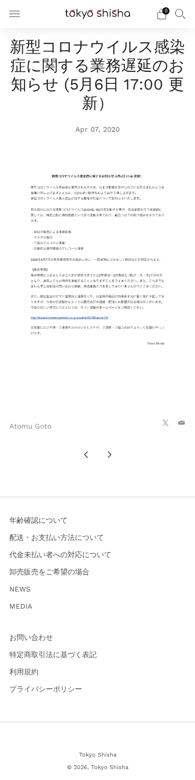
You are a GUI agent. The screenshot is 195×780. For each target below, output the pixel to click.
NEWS (20, 589)
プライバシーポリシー (45, 689)
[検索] (180, 13)
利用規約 (23, 672)
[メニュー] (14, 14)
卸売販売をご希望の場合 (49, 572)
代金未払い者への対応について (60, 554)
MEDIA (20, 606)
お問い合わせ (31, 637)
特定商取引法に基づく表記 (53, 654)
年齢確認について (38, 520)
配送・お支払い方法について (56, 537)
